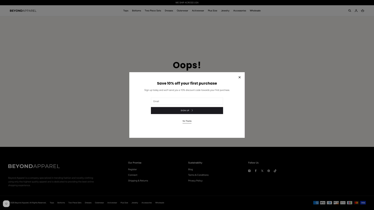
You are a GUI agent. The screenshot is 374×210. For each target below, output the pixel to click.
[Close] (239, 77)
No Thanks (187, 121)
